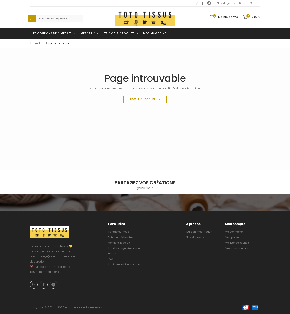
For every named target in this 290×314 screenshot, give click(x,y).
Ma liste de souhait (237, 243)
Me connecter (234, 232)
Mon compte (251, 3)
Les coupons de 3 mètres (52, 33)
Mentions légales (119, 243)
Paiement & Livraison (121, 237)
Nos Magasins (226, 3)
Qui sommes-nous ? (199, 232)
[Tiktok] (209, 3)
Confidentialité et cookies (124, 264)
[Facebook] (202, 3)
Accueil (35, 43)
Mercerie (88, 33)
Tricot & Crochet (119, 33)
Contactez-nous (118, 232)
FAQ (110, 259)
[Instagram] (197, 3)
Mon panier (232, 237)
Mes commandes (236, 248)
